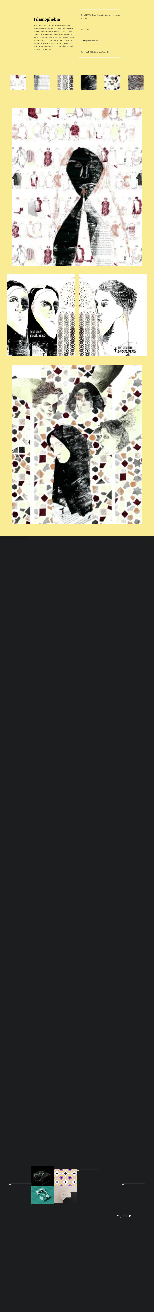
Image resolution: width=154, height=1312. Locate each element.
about (125, 5)
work (115, 5)
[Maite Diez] (13, 4)
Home (108, 5)
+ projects (124, 1216)
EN (145, 5)
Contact (134, 5)
